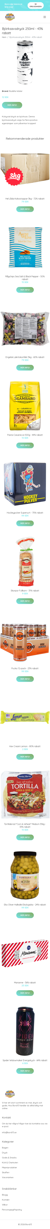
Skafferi (5, 1172)
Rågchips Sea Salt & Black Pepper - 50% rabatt (25, 278)
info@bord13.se (9, 1132)
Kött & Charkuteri (10, 1162)
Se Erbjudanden (36, 5)
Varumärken (7, 1177)
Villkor (5, 1204)
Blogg (5, 1195)
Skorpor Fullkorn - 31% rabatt (25, 590)
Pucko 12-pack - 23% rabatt (25, 668)
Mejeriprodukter (9, 1167)
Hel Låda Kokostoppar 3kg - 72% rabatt (25, 198)
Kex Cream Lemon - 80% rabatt (25, 746)
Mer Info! (12, 105)
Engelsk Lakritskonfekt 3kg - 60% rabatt (25, 357)
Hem (4, 37)
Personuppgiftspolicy (12, 1209)
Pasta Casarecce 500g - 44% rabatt (25, 435)
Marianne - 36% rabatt (25, 982)
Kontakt (5, 1199)
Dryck (4, 1152)
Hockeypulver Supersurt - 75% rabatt (25, 512)
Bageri (5, 1147)
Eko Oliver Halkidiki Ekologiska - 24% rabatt (25, 904)
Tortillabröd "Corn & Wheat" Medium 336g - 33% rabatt (25, 825)
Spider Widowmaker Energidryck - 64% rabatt (25, 1060)
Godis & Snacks (9, 1157)
